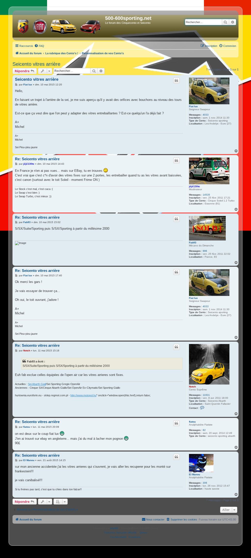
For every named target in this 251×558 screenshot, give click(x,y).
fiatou (192, 421)
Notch (192, 386)
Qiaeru (143, 532)
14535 (206, 194)
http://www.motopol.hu (83, 395)
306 (205, 482)
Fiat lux (193, 106)
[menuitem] (39, 46)
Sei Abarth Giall (37, 384)
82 (204, 430)
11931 (206, 395)
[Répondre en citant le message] (176, 80)
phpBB (114, 528)
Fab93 (192, 242)
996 (205, 251)
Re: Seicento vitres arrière (37, 159)
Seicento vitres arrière (36, 64)
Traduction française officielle (120, 532)
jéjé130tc (194, 186)
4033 (206, 114)
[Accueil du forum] (59, 25)
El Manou (194, 474)
